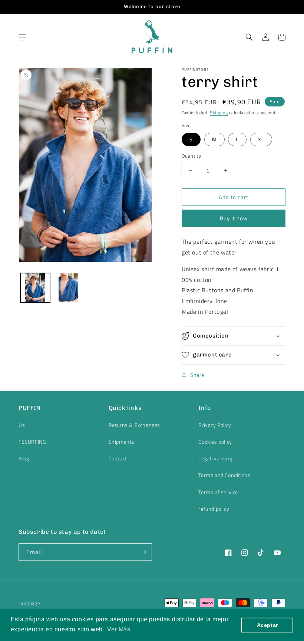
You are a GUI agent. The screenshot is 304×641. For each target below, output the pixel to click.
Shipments (122, 442)
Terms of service (218, 492)
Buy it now (234, 218)
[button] (22, 37)
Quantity (191, 156)
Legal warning (215, 458)
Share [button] (197, 375)
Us (22, 425)
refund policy (213, 509)
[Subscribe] (143, 552)
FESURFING (32, 442)
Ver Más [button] (118, 629)
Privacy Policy (214, 425)
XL (261, 139)
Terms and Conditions (224, 475)
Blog (24, 458)
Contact (118, 458)
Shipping (219, 112)
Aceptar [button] (267, 625)
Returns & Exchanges (134, 425)
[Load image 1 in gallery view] (35, 288)
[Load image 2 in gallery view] (68, 288)
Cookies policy (215, 442)
